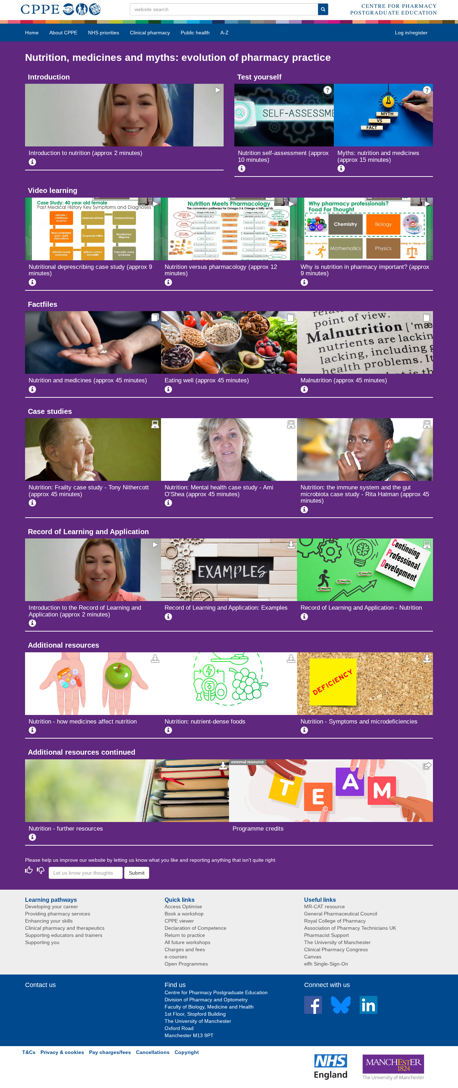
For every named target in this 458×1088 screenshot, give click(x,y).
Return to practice (185, 935)
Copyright (187, 1052)
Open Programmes (186, 964)
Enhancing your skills (49, 921)
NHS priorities (103, 32)
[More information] (32, 162)
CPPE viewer (179, 921)
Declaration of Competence (195, 928)
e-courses (176, 956)
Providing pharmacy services (57, 914)
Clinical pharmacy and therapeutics (64, 928)
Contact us (40, 984)
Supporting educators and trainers (63, 935)
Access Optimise (183, 906)
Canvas (312, 956)
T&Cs (28, 1052)
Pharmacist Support (326, 935)
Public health (195, 32)
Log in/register (411, 32)
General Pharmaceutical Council (340, 914)
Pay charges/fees (110, 1052)
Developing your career (51, 906)
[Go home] (61, 8)
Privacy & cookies (62, 1052)
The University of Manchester (337, 942)
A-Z (224, 32)
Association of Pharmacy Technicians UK (350, 928)
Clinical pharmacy (150, 32)
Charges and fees (185, 949)
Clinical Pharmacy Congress (336, 949)
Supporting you (42, 942)
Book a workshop (184, 914)
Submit (137, 873)
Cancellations (153, 1052)
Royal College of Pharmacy (335, 921)
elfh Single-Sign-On (326, 964)
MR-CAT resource (324, 906)
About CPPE (63, 32)
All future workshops (187, 942)
